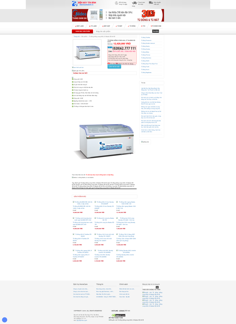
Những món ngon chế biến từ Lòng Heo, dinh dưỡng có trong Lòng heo (150, 107)
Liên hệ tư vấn (114, 66)
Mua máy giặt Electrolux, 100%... (105, 291)
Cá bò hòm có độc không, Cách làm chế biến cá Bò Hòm (150, 131)
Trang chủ (77, 36)
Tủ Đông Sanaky (145, 49)
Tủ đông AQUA (145, 61)
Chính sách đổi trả (124, 294)
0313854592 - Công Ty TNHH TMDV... (106, 297)
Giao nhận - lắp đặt (124, 297)
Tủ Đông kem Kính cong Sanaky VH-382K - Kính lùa (125, 223)
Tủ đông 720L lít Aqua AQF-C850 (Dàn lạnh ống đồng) (126, 239)
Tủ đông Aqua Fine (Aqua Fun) (149, 64)
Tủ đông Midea (145, 52)
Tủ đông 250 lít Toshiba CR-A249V (81, 239)
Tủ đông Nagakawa (146, 72)
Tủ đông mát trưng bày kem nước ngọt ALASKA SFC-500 (82, 223)
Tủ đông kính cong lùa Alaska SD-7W (104, 223)
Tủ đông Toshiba (145, 37)
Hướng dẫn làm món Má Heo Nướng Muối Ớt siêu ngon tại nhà (150, 103)
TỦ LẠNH (94, 26)
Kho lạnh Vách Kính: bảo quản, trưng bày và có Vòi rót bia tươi (151, 117)
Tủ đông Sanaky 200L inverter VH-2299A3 (125, 256)
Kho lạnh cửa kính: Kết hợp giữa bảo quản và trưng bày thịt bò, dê (151, 121)
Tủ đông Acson (145, 69)
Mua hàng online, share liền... (104, 289)
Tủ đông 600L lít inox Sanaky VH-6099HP (104, 207)
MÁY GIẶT (107, 26)
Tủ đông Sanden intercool (148, 43)
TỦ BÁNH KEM (156, 26)
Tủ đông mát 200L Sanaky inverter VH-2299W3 (102, 256)
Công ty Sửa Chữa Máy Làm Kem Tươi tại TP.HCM (151, 93)
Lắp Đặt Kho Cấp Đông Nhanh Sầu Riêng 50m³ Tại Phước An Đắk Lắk (150, 89)
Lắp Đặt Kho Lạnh (81, 320)
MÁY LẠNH (80, 26)
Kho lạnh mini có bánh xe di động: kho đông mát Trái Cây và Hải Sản (151, 98)
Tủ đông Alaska (145, 46)
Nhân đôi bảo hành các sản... (127, 289)
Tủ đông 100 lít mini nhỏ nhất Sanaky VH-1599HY (103, 239)
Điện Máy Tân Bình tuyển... (103, 294)
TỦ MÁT (119, 26)
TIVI (143, 26)
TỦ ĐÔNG (132, 26)
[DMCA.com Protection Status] (118, 315)
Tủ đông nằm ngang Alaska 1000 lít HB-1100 (126, 207)
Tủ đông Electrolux (146, 58)
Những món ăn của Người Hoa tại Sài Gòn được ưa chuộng (151, 112)
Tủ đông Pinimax (145, 55)
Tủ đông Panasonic (146, 40)
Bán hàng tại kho (123, 291)
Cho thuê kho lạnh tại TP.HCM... (82, 294)
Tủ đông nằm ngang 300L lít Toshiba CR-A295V (81, 256)
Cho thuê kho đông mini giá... (81, 297)
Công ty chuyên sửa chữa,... (81, 289)
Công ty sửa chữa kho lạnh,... (81, 291)
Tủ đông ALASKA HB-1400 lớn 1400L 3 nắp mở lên (82, 207)
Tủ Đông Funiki (145, 66)
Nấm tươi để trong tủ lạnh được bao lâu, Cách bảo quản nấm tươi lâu (150, 126)
